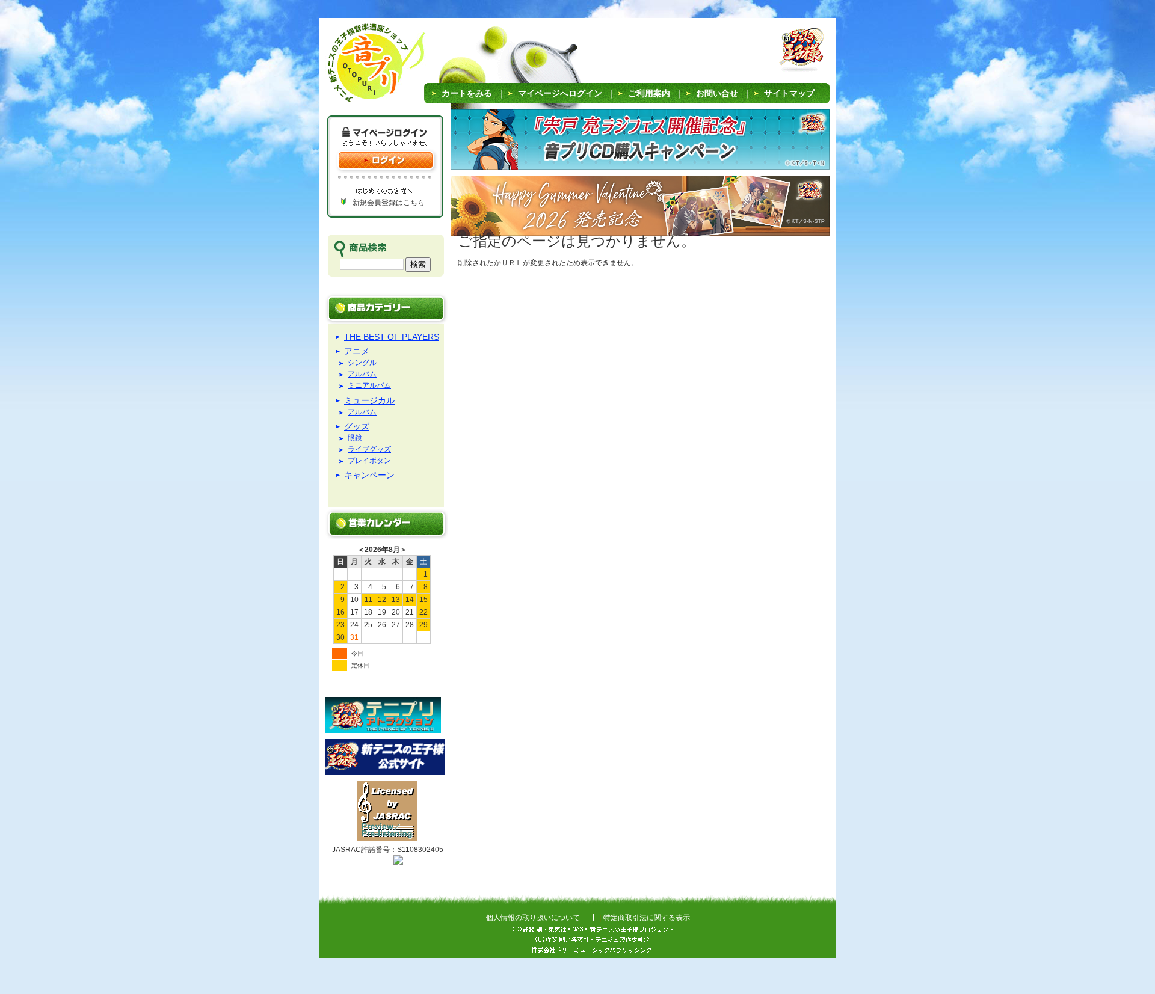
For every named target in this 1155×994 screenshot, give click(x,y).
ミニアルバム (369, 386)
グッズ (356, 426)
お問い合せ (717, 93)
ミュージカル (369, 400)
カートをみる (467, 93)
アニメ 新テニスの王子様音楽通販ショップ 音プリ (360, 66)
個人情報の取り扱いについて (533, 917)
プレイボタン (369, 461)
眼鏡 (355, 438)
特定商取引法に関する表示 (646, 917)
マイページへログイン (560, 93)
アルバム (362, 374)
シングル (362, 363)
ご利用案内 (649, 93)
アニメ (356, 351)
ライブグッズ (369, 449)
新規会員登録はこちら (389, 202)
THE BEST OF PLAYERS (391, 337)
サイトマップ (789, 93)
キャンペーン (369, 475)
